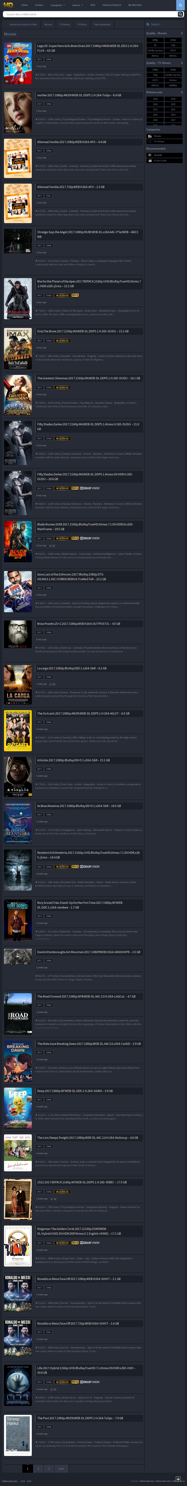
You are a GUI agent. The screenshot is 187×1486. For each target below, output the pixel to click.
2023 (173, 104)
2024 (155, 104)
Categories (56, 5)
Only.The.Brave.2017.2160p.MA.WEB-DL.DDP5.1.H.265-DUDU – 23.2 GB (83, 331)
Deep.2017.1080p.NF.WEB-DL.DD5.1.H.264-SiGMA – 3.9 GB (75, 1091)
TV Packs (82, 24)
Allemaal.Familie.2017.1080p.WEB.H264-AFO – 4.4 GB (71, 142)
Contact (39, 5)
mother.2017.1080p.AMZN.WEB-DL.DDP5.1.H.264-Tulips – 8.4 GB (79, 95)
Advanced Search (111, 5)
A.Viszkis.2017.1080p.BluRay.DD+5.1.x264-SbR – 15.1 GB (73, 760)
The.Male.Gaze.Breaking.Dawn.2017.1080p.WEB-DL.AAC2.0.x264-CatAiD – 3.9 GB (89, 1044)
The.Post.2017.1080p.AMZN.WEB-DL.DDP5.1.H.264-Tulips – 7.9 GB (80, 1418)
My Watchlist (135, 5)
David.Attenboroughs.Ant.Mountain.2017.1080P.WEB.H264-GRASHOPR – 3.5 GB (88, 952)
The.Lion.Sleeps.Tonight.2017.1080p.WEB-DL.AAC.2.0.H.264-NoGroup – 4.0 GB (87, 1138)
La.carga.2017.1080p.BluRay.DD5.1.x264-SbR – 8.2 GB (71, 668)
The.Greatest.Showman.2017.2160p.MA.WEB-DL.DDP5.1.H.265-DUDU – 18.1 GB (88, 378)
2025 (173, 98)
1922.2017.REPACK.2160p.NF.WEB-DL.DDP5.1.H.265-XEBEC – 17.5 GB (82, 1182)
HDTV (173, 50)
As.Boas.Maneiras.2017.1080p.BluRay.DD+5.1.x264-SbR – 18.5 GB (79, 806)
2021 (173, 109)
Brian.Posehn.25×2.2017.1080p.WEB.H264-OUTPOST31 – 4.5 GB (78, 624)
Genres (76, 5)
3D (155, 45)
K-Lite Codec (160, 160)
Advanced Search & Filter (23, 24)
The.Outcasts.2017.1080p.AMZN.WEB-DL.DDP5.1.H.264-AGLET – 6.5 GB (83, 713)
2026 (155, 98)
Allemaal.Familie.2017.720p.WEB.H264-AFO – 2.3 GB (70, 187)
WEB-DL (173, 55)
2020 (155, 114)
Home (25, 5)
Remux (155, 55)
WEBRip (173, 85)
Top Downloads (102, 24)
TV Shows (65, 24)
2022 (155, 109)
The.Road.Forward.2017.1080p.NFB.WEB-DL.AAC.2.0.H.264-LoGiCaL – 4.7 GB (86, 996)
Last (61, 1468)
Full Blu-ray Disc (155, 50)
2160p (48, 295)
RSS (93, 5)
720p (48, 196)
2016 (155, 125)
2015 (173, 125)
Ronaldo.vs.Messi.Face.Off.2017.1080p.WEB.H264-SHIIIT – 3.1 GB (79, 1279)
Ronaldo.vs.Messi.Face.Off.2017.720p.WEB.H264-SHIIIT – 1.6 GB (78, 1323)
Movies (48, 24)
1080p (48, 59)
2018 (155, 120)
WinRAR (158, 155)
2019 (173, 114)
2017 (39, 59)
